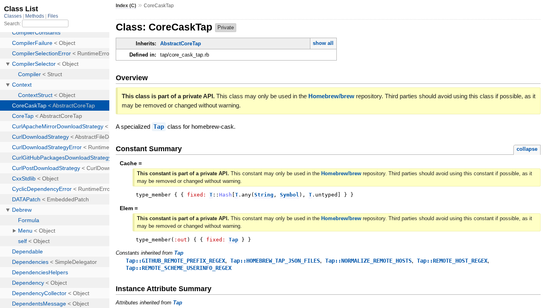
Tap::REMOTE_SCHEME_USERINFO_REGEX (178, 268)
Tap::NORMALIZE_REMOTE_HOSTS (368, 260)
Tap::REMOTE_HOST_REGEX (452, 260)
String (264, 195)
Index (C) (126, 5)
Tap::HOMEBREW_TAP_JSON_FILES (275, 260)
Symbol (289, 195)
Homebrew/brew (331, 96)
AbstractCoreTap (180, 44)
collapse (527, 149)
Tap (158, 126)
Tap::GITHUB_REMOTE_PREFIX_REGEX (175, 260)
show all (323, 43)
